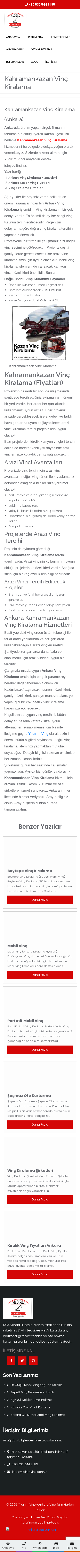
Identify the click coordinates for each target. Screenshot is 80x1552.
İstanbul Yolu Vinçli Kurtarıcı (30, 1407)
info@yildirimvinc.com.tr (29, 1472)
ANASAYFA (13, 37)
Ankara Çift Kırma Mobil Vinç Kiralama (38, 1415)
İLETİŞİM (51, 61)
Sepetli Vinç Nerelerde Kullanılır (32, 1392)
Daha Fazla (40, 900)
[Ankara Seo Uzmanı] (40, 1531)
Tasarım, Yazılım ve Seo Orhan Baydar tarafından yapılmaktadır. (40, 1520)
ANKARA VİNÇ (15, 49)
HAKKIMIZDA (35, 37)
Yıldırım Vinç (38, 734)
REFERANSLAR (15, 61)
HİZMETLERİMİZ (60, 37)
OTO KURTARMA (41, 49)
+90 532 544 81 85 (41, 4)
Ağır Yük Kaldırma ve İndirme (31, 1400)
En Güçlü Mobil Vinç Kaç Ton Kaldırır (36, 1385)
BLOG (34, 61)
